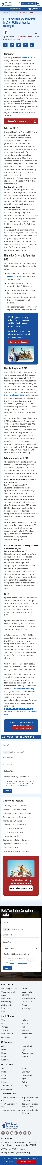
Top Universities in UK (10, 1110)
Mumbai (4, 1075)
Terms (12, 785)
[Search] (19, 3)
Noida (3, 1053)
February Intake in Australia (15, 805)
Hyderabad (27, 1046)
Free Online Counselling (21, 888)
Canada (4, 1027)
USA (3, 1020)
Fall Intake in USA (10, 847)
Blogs (13, 12)
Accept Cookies (26, 1161)
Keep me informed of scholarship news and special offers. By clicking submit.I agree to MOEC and (21, 783)
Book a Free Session (18, 342)
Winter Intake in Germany (14, 809)
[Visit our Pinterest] (25, 1133)
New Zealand (7, 1033)
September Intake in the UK (15, 844)
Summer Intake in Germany (15, 817)
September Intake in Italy (14, 836)
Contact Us (27, 1001)
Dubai (24, 1082)
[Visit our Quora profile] (29, 1133)
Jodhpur (25, 1085)
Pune (3, 1056)
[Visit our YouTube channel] (11, 1133)
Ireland (25, 1020)
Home (5, 12)
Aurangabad (27, 1053)
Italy (24, 1027)
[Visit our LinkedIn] (16, 1133)
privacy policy (22, 785)
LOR (3, 1011)
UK (2, 1023)
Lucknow (5, 1060)
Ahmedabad (6, 1085)
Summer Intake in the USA (14, 824)
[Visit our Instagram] (3, 1133)
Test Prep (26, 1008)
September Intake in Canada (16, 840)
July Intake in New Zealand (14, 828)
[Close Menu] (38, 3)
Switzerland (27, 1030)
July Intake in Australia (13, 832)
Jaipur (4, 1046)
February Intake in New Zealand (17, 813)
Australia (5, 1030)
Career (25, 988)
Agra (24, 1049)
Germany (5, 1037)
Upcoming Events (9, 988)
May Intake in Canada (12, 821)
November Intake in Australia (16, 851)
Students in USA (26, 12)
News (3, 995)
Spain (24, 1037)
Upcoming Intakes (9, 992)
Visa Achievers (28, 998)
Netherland (27, 1033)
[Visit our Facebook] (7, 1133)
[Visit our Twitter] (20, 1133)
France (25, 1023)
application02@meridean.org (18, 708)
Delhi (3, 1049)
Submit (8, 790)
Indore (25, 1056)
